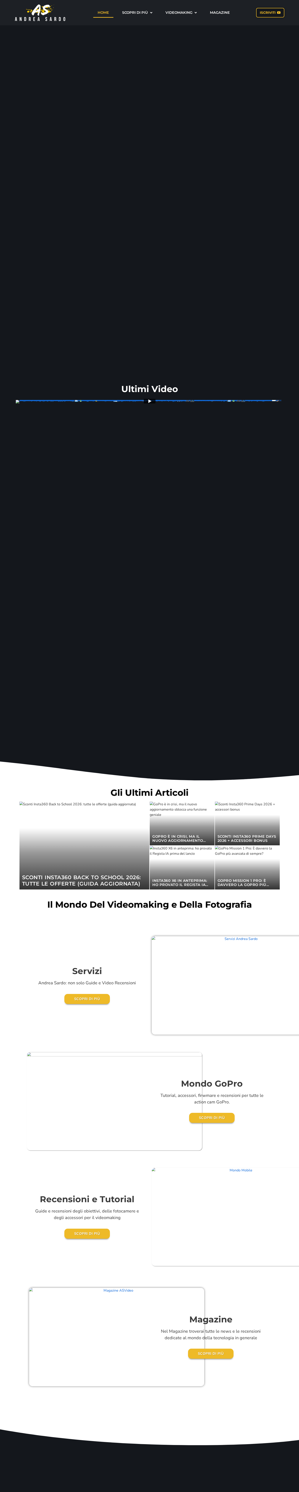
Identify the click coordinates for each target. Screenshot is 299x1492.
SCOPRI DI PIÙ (135, 12)
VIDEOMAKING (178, 12)
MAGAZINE (220, 12)
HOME (103, 12)
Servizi (87, 971)
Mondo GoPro (212, 1083)
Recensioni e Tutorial (87, 1199)
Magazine (210, 1319)
